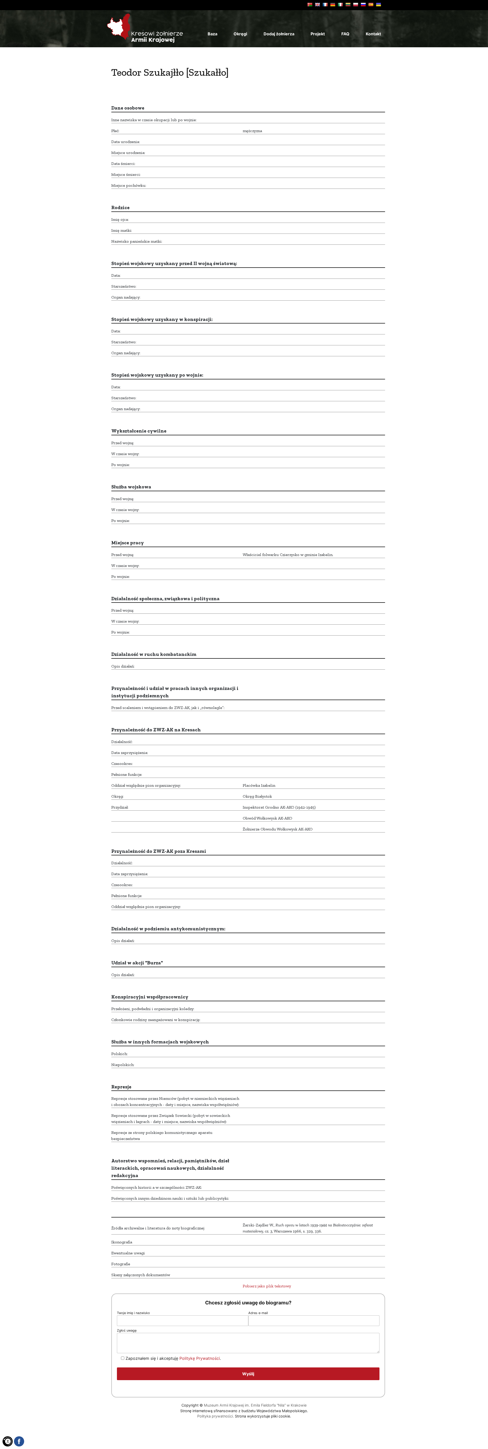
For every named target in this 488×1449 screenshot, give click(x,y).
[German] (332, 5)
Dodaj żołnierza (279, 33)
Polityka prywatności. (215, 1416)
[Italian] (340, 5)
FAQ (345, 33)
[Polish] (355, 5)
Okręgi (240, 33)
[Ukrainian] (378, 5)
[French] (325, 5)
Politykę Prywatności (199, 1358)
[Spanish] (370, 5)
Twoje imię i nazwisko (133, 1313)
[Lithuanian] (347, 5)
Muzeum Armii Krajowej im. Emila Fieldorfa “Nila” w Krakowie (255, 1405)
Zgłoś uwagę (126, 1330)
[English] (317, 5)
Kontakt (373, 33)
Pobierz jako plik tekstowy (267, 1286)
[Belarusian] (309, 5)
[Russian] (363, 5)
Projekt (318, 33)
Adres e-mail (258, 1313)
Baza (212, 33)
